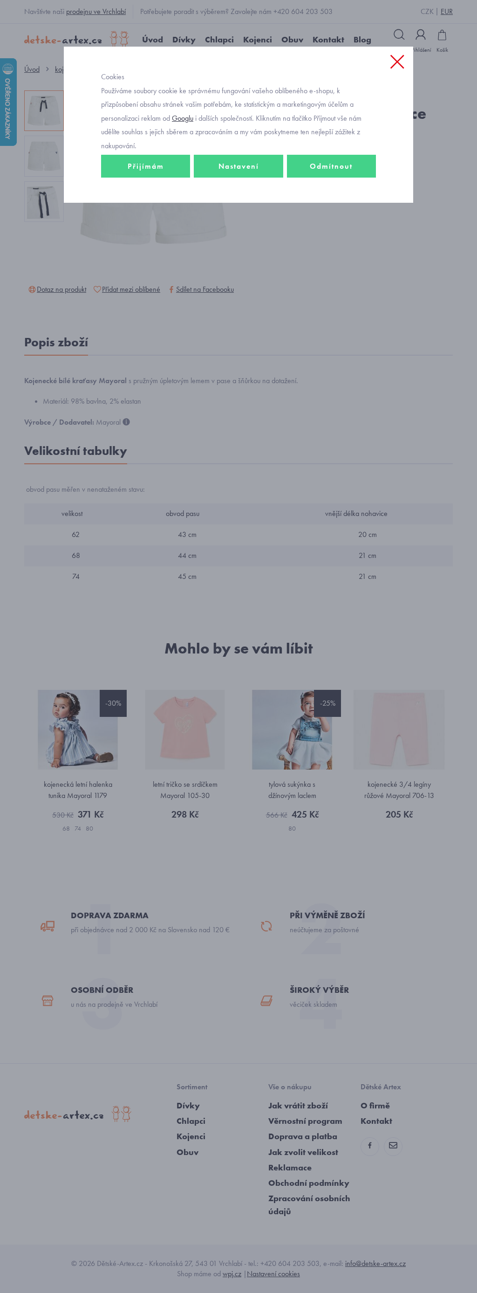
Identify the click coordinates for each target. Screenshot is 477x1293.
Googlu (182, 118)
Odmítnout (331, 166)
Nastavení (238, 166)
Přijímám (146, 166)
